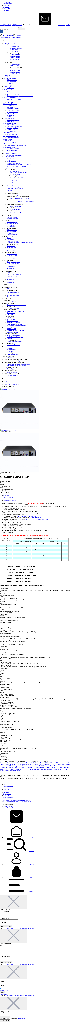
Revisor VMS (11, 158)
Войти (3, 992)
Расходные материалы (13, 108)
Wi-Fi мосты (10, 88)
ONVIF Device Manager (37, 762)
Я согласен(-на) (5, 1020)
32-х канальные (15, 73)
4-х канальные (14, 69)
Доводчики (10, 93)
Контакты (6, 10)
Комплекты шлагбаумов (14, 187)
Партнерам (6, 2)
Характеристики (8, 498)
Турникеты (10, 190)
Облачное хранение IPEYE (11, 153)
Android (32, 517)
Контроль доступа (8, 89)
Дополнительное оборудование (19, 198)
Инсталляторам (8, 797)
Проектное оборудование (10, 150)
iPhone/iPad (38, 517)
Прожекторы (11, 113)
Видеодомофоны (12, 77)
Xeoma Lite (13, 180)
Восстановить (5, 1017)
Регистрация (3, 994)
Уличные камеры (15, 46)
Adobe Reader (26, 762)
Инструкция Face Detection (55, 764)
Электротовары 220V (13, 110)
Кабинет (31, 864)
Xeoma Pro (13, 184)
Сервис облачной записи (14, 155)
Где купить (6, 8)
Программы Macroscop (17, 177)
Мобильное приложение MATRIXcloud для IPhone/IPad (40, 766)
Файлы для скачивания (10, 500)
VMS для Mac (32, 516)
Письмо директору (5, 37)
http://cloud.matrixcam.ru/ (33, 519)
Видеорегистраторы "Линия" (19, 172)
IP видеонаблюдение (9, 43)
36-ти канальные (15, 57)
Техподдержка (7, 3)
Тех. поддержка (8, 786)
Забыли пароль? (4, 990)
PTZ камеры (14, 49)
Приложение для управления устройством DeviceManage (31, 769)
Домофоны (6, 75)
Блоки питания (11, 121)
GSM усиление (11, 105)
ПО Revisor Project (8, 156)
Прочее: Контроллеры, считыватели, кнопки (20, 96)
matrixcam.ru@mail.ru (64, 25)
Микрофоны (10, 115)
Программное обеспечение (11, 168)
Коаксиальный (11, 131)
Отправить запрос (6, 926)
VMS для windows (21, 516)
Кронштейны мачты (9, 147)
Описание (6, 495)
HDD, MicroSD (11, 142)
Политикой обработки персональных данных (20, 928)
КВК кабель (10, 124)
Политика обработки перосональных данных (16, 800)
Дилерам (6, 795)
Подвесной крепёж (12, 112)
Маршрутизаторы (12, 85)
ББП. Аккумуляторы (13, 120)
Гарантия (6, 5)
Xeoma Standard (15, 182)
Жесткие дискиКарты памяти (7, 139)
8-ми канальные (15, 70)
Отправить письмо (6, 962)
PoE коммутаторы (12, 80)
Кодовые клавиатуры (13, 94)
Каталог (31, 851)
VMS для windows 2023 (63, 762)
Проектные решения (13, 152)
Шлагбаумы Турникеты (10, 185)
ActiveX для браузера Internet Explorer (11, 762)
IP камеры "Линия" (16, 174)
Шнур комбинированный (14, 126)
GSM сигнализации (13, 137)
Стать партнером (16, 37)
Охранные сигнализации (10, 136)
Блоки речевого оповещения (15, 99)
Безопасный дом (12, 134)
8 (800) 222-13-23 (17, 25)
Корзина (31, 877)
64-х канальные (15, 59)
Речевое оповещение (9, 97)
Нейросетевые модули (13, 163)
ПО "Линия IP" (14, 171)
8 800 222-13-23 (8, 808)
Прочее (9, 116)
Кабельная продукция (9, 123)
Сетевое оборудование (10, 78)
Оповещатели (11, 101)
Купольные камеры (16, 48)
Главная (5, 784)
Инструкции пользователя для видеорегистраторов (31, 764)
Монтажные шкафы (9, 144)
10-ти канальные (15, 54)
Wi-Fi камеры (14, 51)
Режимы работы (8, 497)
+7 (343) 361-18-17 (5, 25)
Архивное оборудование (10, 192)
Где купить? (7, 794)
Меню (31, 891)
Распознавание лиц (12, 161)
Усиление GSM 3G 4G (10, 104)
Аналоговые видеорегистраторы (20, 203)
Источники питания (9, 118)
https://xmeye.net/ (46, 519)
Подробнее (21, 1018)
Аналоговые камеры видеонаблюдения (22, 201)
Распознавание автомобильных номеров (19, 164)
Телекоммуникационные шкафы (16, 145)
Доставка (6, 7)
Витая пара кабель (12, 128)
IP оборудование (15, 209)
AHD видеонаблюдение (10, 61)
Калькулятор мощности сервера (16, 166)
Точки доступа (7, 86)
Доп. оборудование (9, 107)
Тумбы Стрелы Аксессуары (15, 188)
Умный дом (6, 132)
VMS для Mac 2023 (50, 762)
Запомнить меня (6, 988)
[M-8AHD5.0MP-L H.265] (8, 389)
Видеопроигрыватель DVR (8, 764)
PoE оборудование (12, 81)
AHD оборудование (16, 206)
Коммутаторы (11, 83)
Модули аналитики (12, 160)
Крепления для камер (13, 148)
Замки (9, 91)
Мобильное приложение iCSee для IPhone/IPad (32, 767)
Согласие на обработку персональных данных (17, 801)
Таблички (10, 102)
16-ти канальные (15, 56)
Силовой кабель (11, 129)
